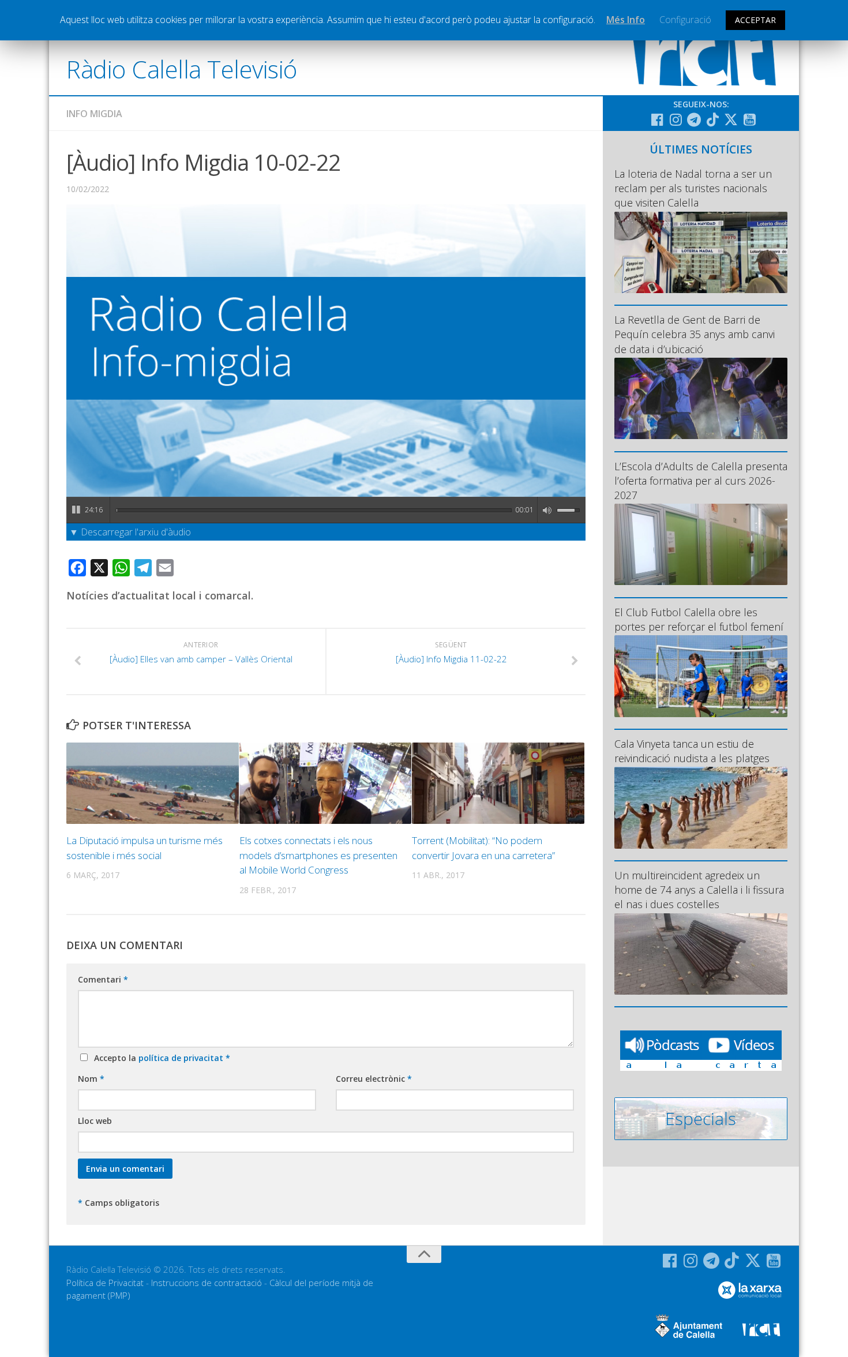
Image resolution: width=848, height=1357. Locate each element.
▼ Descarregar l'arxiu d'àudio (130, 532)
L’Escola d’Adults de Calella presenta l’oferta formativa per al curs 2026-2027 (700, 480)
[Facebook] (657, 119)
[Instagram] (675, 119)
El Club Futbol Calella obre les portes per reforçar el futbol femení (698, 619)
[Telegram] (694, 119)
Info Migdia (94, 113)
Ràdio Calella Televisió (181, 69)
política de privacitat (182, 1057)
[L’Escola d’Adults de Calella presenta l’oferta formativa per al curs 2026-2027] (700, 544)
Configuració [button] (685, 19)
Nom (91, 1078)
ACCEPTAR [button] (755, 19)
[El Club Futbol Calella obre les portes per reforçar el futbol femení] (700, 676)
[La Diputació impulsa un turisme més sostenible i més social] (152, 783)
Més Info (625, 19)
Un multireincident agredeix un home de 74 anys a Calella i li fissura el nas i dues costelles (699, 889)
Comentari (103, 979)
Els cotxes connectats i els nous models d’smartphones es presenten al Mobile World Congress (318, 855)
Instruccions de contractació (206, 1282)
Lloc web (95, 1120)
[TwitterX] (731, 119)
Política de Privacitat (105, 1282)
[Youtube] (749, 119)
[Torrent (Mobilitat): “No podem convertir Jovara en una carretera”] (498, 783)
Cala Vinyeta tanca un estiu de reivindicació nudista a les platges (692, 751)
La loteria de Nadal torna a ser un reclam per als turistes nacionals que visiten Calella (693, 188)
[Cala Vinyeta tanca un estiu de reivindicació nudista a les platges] (700, 807)
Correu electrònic (374, 1078)
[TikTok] (712, 119)
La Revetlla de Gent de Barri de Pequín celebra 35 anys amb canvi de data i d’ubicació (694, 334)
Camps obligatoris (118, 1202)
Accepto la (159, 1057)
